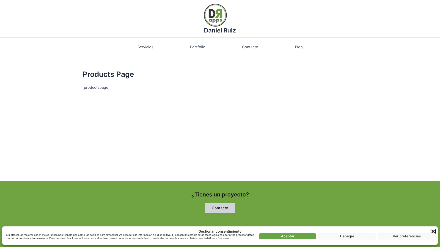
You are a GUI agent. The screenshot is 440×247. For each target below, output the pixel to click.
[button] (433, 231)
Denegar (347, 236)
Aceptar (287, 236)
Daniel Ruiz (220, 30)
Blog (299, 47)
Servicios (145, 47)
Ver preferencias (407, 236)
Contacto (250, 47)
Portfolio (197, 47)
